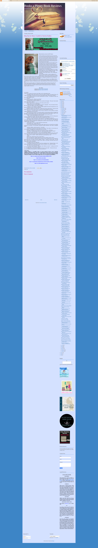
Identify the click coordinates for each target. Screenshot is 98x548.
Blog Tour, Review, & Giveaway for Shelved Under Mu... (66, 294)
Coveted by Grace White (64, 319)
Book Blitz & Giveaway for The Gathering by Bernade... (65, 244)
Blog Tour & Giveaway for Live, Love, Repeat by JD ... (65, 240)
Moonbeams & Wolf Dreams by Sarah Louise (65, 203)
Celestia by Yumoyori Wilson (65, 222)
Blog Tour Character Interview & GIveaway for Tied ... (66, 322)
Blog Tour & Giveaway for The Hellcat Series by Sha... (65, 289)
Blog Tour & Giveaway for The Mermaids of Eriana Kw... (65, 260)
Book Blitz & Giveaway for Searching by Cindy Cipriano (65, 195)
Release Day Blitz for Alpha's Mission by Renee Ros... (65, 274)
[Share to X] (39, 168)
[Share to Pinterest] (41, 168)
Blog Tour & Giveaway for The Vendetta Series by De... (65, 330)
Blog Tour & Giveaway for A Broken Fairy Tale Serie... (65, 149)
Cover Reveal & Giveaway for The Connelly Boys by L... (66, 125)
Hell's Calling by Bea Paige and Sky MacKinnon (65, 283)
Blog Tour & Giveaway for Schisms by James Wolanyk (66, 194)
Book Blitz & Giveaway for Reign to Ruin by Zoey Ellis (66, 278)
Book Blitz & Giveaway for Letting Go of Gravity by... (66, 197)
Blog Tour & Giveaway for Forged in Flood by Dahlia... (66, 164)
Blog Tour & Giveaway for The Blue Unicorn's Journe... (66, 181)
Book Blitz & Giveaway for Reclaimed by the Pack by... (65, 206)
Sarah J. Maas (65, 74)
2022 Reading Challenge (66, 91)
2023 (61, 101)
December (63, 108)
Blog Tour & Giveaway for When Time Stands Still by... (65, 161)
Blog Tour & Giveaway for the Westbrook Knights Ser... (65, 226)
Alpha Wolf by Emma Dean (65, 174)
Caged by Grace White (64, 318)
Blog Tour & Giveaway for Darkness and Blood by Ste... (65, 343)
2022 (61, 102)
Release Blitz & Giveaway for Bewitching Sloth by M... (65, 135)
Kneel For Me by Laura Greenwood (66, 136)
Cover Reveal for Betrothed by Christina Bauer (65, 266)
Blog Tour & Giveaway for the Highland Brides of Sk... (65, 154)
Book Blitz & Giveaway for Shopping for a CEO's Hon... (65, 216)
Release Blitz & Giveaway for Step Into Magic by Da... (66, 133)
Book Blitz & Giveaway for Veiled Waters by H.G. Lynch (66, 166)
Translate (56, 537)
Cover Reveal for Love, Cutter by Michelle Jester (66, 292)
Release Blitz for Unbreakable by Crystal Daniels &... (66, 168)
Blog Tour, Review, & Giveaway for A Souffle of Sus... (66, 268)
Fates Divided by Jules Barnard (65, 257)
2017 (61, 352)
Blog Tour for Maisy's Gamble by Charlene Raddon (66, 186)
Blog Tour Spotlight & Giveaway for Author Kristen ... (66, 262)
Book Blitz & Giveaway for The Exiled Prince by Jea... (65, 264)
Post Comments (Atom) (43, 202)
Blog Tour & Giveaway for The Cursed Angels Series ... (65, 287)
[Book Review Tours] (66, 393)
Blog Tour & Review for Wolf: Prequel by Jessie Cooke (65, 285)
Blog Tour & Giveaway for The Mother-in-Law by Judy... (65, 311)
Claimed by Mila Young (64, 157)
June (62, 345)
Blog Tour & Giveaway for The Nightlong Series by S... (65, 309)
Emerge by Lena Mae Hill (64, 281)
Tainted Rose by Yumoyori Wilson (66, 175)
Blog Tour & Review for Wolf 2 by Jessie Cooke (66, 150)
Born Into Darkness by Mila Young (66, 156)
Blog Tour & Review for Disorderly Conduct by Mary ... (66, 246)
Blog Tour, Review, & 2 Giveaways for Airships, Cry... (66, 258)
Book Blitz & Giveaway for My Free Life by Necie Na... (66, 210)
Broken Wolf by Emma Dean (65, 173)
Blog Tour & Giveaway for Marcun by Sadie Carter (66, 341)
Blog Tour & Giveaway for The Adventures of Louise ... (65, 190)
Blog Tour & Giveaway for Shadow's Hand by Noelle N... (65, 152)
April (62, 347)
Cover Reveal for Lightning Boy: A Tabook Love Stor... (66, 255)
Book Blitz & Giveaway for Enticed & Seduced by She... (66, 214)
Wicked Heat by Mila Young (65, 234)
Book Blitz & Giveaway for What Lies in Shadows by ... (65, 208)
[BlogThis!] (38, 168)
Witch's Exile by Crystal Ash (65, 337)
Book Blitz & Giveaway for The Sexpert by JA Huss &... (65, 177)
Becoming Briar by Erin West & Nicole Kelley (65, 147)
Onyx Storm (64, 69)
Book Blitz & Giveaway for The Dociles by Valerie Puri (65, 296)
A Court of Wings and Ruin (66, 73)
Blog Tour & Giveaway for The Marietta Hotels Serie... (65, 131)
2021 (61, 103)
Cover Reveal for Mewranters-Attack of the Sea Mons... (65, 328)
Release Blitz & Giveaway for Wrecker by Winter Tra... (65, 143)
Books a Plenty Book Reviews (43, 5)
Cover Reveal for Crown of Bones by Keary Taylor (66, 199)
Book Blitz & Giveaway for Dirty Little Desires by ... (65, 170)
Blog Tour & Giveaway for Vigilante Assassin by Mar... (66, 179)
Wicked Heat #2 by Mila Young (65, 233)
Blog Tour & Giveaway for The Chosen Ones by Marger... (65, 248)
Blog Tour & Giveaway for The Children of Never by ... (65, 250)
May (62, 346)
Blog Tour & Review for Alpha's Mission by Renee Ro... (65, 224)
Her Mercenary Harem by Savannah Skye (65, 221)
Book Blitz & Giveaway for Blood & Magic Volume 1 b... (66, 298)
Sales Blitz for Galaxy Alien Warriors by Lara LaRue (65, 159)
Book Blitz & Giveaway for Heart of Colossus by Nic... (66, 313)
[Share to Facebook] (40, 168)
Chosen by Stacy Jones (64, 139)
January (62, 351)
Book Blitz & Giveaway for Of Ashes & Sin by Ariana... (65, 290)
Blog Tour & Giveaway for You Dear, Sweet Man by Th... (65, 228)
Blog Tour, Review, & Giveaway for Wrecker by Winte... (66, 127)
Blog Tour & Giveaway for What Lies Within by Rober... (65, 242)
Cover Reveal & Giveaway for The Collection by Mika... (66, 212)
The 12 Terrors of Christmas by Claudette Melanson (65, 326)
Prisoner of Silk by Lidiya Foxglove (66, 219)
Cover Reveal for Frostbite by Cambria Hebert (65, 315)
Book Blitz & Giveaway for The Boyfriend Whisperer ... (65, 276)
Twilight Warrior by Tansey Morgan (66, 305)
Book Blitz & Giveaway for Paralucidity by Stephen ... (65, 121)
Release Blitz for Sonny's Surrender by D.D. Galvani (65, 163)
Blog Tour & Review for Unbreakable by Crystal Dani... (66, 141)
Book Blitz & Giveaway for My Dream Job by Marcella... (65, 280)
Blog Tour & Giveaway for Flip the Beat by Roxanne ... (66, 188)
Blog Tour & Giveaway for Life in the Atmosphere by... (65, 270)
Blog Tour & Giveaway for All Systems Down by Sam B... (65, 119)
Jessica (64, 92)
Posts (25, 536)
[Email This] (37, 168)
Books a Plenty (67, 35)
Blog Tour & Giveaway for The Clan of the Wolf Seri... (66, 117)
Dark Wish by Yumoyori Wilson (65, 338)
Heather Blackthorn (63, 67)
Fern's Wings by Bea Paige (65, 184)
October (62, 110)
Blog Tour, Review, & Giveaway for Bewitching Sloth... (66, 115)
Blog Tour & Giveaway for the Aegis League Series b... (65, 129)
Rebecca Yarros (65, 70)
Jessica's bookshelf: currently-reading (67, 61)
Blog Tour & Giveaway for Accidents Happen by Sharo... (66, 272)
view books (70, 96)
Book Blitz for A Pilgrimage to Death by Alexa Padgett (65, 230)
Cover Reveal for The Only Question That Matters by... (65, 336)
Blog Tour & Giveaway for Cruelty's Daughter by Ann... (66, 192)
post (27, 169)
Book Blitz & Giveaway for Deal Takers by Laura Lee (65, 251)
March (62, 348)
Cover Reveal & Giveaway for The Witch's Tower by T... (66, 334)
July (62, 114)
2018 (61, 107)
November (63, 109)
